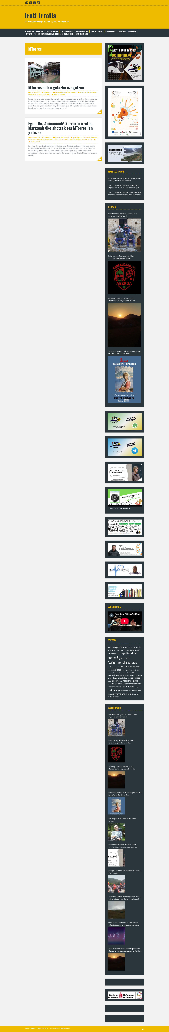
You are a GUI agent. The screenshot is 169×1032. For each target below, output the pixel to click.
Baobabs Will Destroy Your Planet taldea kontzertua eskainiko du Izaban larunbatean (124, 924)
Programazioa (82, 31)
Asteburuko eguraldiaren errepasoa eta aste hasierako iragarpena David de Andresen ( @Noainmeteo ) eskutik (124, 898)
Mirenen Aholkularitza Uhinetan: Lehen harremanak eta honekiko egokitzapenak (123, 845)
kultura (115, 680)
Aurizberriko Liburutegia (122, 650)
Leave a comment (59, 94)
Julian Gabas (122, 678)
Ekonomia (63, 92)
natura (118, 687)
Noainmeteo (127, 686)
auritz (138, 647)
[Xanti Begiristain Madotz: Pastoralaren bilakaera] (116, 831)
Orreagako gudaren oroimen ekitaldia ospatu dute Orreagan (124, 871)
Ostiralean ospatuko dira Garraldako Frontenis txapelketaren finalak (121, 257)
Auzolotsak (135, 650)
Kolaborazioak (67, 31)
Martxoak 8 (65, 140)
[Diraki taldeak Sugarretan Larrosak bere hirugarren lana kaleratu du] (124, 235)
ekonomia (82, 92)
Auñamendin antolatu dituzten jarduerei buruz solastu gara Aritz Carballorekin (125, 179)
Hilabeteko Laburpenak (115, 31)
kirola (109, 681)
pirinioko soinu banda (127, 690)
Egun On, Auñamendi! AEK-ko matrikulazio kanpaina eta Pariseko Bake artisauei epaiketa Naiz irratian (125, 186)
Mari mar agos (130, 680)
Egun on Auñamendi (83, 138)
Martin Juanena (115, 683)
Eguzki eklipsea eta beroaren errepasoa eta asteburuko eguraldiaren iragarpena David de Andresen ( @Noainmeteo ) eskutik (124, 950)
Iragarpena (119, 675)
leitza (120, 681)
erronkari (126, 666)
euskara (117, 669)
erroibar (118, 667)
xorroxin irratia (87, 140)
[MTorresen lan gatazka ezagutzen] (44, 72)
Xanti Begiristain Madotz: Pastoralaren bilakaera (122, 819)
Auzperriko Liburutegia (117, 653)
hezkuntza (128, 673)
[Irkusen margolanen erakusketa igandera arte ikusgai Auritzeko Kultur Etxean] (124, 379)
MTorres (39, 94)
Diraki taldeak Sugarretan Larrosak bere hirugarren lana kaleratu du (122, 215)
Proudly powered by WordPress (36, 1029)
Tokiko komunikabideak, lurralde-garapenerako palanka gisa (61, 34)
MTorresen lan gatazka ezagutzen (56, 87)
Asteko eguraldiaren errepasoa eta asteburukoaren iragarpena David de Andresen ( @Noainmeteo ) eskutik (121, 299)
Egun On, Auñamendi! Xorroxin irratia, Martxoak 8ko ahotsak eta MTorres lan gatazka (60, 127)
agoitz (74, 138)
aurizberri (111, 650)
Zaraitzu (116, 697)
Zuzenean (132, 31)
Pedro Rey (46, 94)
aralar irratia (129, 647)
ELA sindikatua (91, 92)
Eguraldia (131, 662)
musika (138, 684)
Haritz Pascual (120, 673)
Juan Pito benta (136, 675)
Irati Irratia (40, 15)
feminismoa (40, 140)
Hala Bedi (132, 670)
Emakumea (31, 140)
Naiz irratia (112, 687)
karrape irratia (133, 678)
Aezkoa (111, 647)
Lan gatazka (32, 94)
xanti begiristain (124, 693)
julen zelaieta (48, 140)
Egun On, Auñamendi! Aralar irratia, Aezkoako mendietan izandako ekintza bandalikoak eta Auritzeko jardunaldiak (124, 193)
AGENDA (29, 34)
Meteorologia (129, 683)
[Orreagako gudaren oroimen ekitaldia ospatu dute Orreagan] (116, 884)
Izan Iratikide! (97, 31)
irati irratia (128, 675)
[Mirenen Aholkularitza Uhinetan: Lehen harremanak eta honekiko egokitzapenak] (116, 858)
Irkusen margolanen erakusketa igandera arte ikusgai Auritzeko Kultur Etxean (124, 352)
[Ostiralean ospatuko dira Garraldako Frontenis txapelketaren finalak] (124, 277)
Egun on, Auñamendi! (62, 138)
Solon (58, 1029)
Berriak (39, 31)
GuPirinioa (125, 670)
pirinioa (78, 140)
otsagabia (137, 687)
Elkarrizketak (52, 31)
